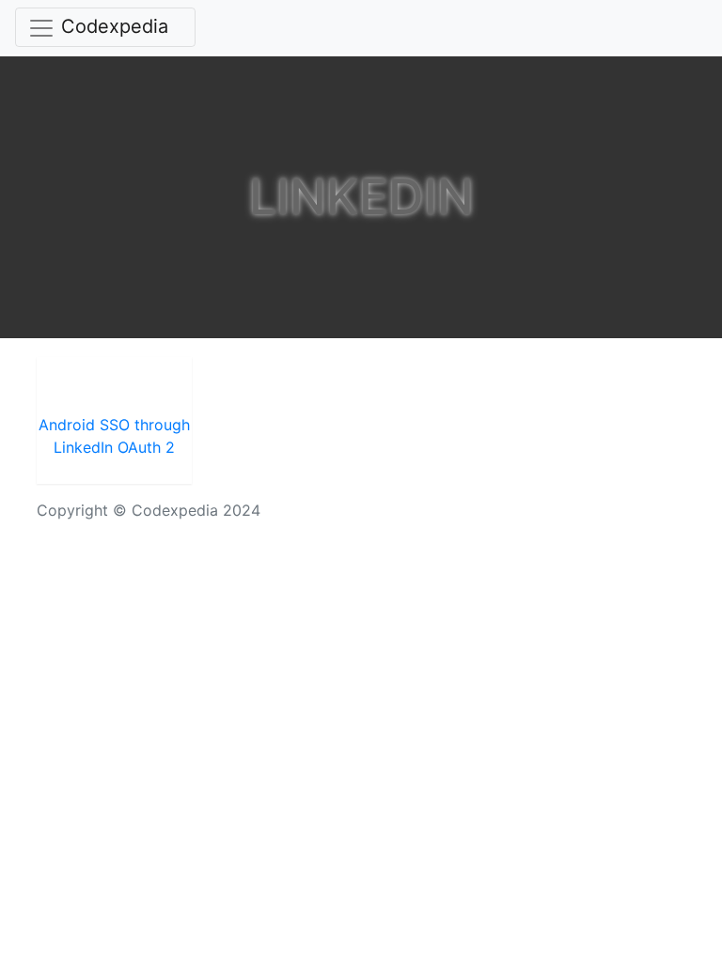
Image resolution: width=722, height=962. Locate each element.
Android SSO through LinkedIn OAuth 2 (114, 436)
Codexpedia (114, 26)
